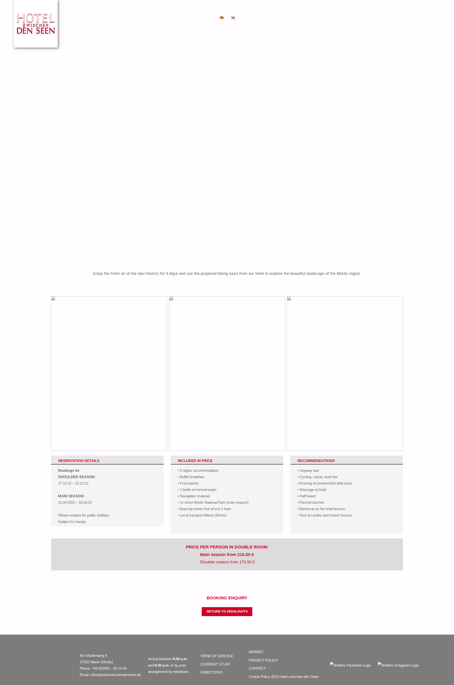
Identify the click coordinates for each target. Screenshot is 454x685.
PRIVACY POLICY (263, 660)
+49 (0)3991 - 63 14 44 (109, 668)
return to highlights (227, 611)
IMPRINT (256, 652)
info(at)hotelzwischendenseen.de (115, 675)
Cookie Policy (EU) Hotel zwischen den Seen (284, 677)
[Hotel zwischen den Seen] (36, 23)
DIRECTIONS (212, 672)
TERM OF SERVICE (217, 656)
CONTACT (257, 668)
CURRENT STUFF (215, 664)
